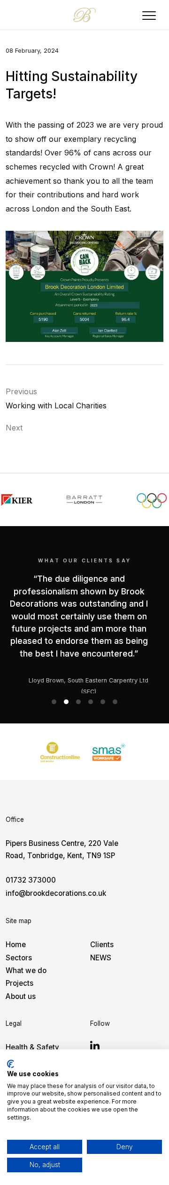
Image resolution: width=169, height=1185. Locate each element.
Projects (19, 983)
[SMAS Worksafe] (108, 752)
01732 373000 (31, 880)
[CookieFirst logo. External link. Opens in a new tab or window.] (10, 1064)
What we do (26, 970)
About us (21, 996)
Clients (102, 944)
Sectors (19, 957)
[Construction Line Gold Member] (60, 752)
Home (16, 944)
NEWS (100, 957)
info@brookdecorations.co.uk (56, 893)
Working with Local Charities (56, 405)
